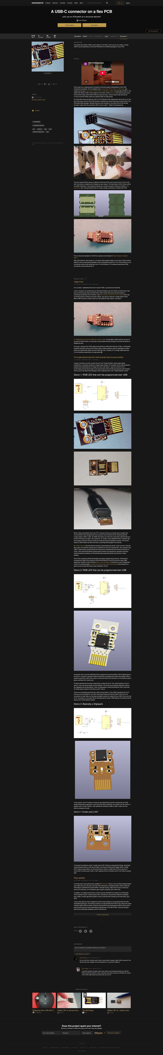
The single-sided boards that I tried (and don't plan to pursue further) (98, 357)
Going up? (82, 1043)
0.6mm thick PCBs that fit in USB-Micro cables (100, 91)
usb (45, 129)
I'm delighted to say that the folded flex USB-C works (89, 339)
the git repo (104, 884)
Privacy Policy (83, 1047)
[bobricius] (113, 93)
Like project (94, 25)
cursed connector (38, 132)
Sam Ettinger (83, 20)
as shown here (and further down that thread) (103, 564)
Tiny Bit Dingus (87, 1010)
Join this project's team (38, 100)
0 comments (95, 284)
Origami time (78, 281)
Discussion (124, 36)
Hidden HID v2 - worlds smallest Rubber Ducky (124, 1010)
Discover (55, 3)
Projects (48, 3)
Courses (69, 3)
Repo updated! (79, 877)
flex (50, 129)
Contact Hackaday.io (55, 1047)
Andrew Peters (83, 957)
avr (34, 129)
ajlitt (86, 1012)
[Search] (107, 3)
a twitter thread (79, 546)
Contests (62, 3)
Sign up (120, 3)
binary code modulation (103, 562)
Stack (76, 3)
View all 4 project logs (102, 914)
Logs (107, 36)
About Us (45, 1047)
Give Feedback (65, 1047)
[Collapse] (85, 279)
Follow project (69, 25)
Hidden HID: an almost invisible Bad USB (72, 1010)
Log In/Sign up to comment (82, 954)
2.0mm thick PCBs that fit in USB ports (112, 89)
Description (77, 36)
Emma (62, 1012)
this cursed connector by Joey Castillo (111, 295)
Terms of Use (74, 1047)
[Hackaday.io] (37, 3)
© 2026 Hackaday (81, 1051)
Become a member (67, 1028)
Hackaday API (92, 1047)
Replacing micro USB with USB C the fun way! (49, 1010)
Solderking (38, 1012)
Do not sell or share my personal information (109, 1047)
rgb (47, 132)
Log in (128, 3)
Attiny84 (39, 129)
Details (85, 36)
